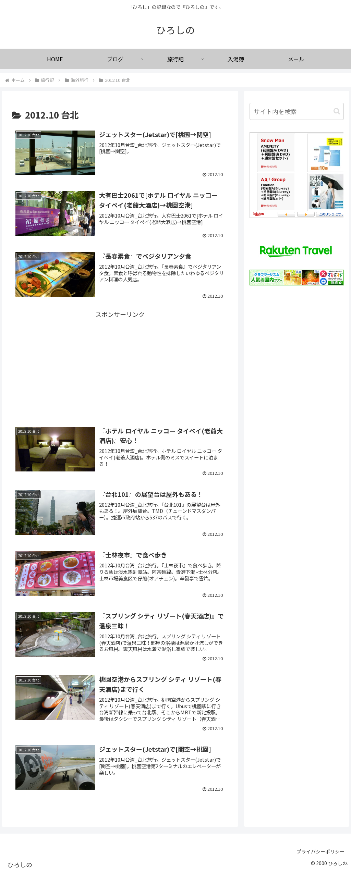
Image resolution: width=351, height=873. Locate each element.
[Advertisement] (120, 359)
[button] (337, 111)
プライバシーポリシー (320, 851)
